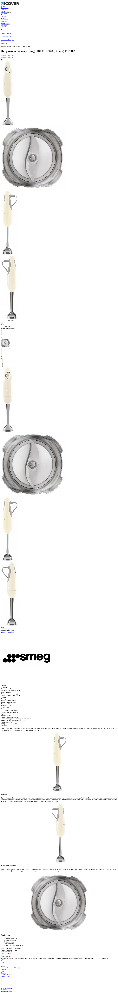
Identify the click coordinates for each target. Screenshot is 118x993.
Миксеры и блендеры (7, 40)
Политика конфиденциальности (7, 990)
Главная (3, 16)
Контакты (4, 9)
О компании (4, 8)
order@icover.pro (6, 976)
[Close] (1, 955)
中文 (5, 13)
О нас (2, 971)
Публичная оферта (6, 988)
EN (2, 13)
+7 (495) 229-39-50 (6, 974)
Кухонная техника (6, 36)
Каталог (3, 6)
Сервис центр (5, 11)
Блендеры (4, 43)
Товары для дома (6, 33)
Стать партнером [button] (6, 953)
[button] (9, 963)
